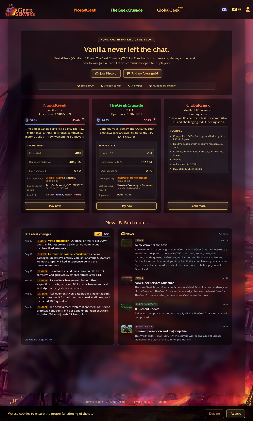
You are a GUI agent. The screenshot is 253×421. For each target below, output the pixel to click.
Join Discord (108, 73)
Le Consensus (146, 185)
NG (98, 234)
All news (223, 233)
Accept (235, 413)
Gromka (77, 194)
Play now (55, 206)
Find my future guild (144, 73)
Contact (162, 402)
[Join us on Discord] (224, 9)
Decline (214, 413)
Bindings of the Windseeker (132, 177)
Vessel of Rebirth (55, 177)
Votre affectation (58, 240)
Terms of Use (94, 402)
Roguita (71, 177)
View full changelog (36, 339)
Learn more (198, 206)
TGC (106, 234)
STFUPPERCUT (74, 185)
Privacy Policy (141, 402)
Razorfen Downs (54, 185)
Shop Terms (117, 402)
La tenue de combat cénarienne (68, 254)
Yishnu (59, 194)
